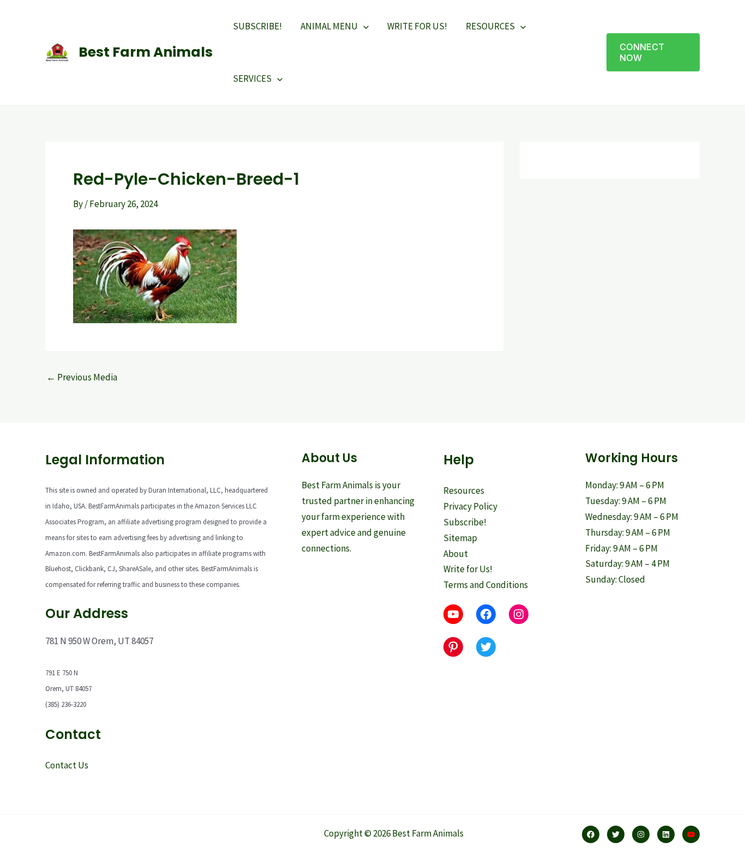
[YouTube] (691, 834)
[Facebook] (590, 834)
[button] (653, 52)
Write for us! (417, 26)
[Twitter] (615, 834)
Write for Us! (467, 569)
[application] (363, 26)
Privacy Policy (470, 506)
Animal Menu (329, 26)
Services (252, 78)
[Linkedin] (666, 834)
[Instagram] (641, 834)
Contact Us (66, 765)
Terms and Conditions (485, 585)
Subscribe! (257, 26)
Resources (490, 26)
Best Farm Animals (146, 52)
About (455, 554)
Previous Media (81, 377)
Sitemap (460, 538)
